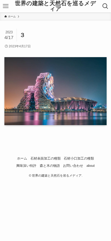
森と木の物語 (50, 166)
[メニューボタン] (5, 6)
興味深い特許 (26, 166)
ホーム (22, 158)
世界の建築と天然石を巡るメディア (55, 6)
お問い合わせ (73, 166)
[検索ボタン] (105, 6)
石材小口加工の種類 (79, 158)
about (90, 166)
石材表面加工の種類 (45, 158)
